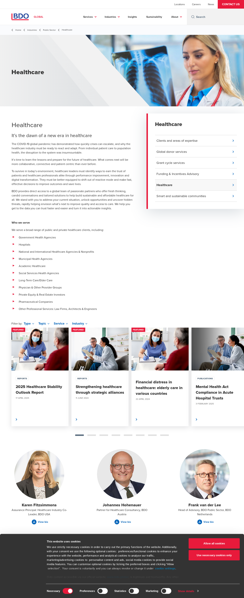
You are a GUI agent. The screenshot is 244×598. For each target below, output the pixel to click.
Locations (179, 4)
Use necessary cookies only (214, 555)
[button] (231, 4)
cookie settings (165, 568)
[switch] (103, 591)
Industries (110, 17)
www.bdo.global (117, 577)
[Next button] (237, 388)
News (211, 4)
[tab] (79, 435)
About (174, 17)
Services (88, 17)
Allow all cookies (214, 543)
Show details (186, 590)
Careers (196, 4)
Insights (132, 17)
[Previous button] (6, 388)
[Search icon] (193, 17)
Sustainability (154, 17)
